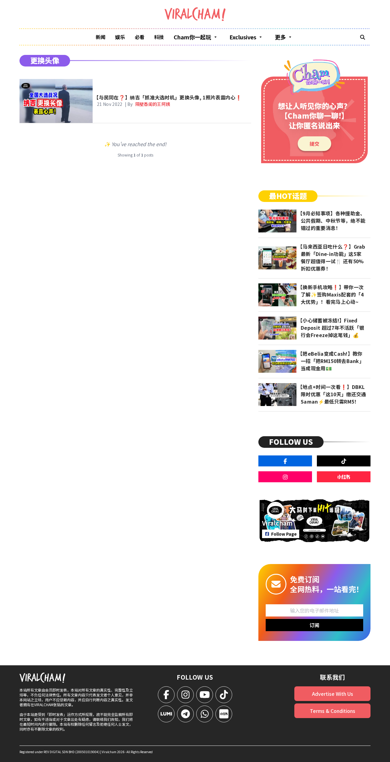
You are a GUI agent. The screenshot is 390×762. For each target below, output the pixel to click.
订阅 (314, 625)
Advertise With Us (332, 693)
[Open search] (363, 37)
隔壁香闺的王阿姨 (152, 104)
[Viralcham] (195, 14)
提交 (314, 143)
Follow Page (284, 534)
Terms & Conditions (332, 710)
